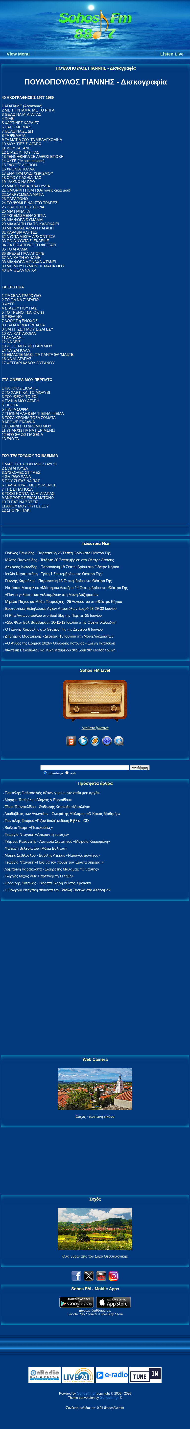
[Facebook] (76, 1279)
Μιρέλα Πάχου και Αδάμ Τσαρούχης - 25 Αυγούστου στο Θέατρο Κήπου (63, 601)
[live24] (78, 1381)
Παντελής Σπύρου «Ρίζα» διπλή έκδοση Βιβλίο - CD (47, 820)
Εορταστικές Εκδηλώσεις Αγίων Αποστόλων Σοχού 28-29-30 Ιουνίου (61, 608)
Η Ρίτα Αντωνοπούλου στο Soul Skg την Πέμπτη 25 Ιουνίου (53, 615)
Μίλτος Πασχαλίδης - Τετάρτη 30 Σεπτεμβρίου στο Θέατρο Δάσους (59, 560)
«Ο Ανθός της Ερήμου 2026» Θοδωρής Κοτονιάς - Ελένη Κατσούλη (60, 643)
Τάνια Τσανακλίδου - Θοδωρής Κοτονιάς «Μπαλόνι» (47, 807)
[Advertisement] (95, 978)
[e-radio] (111, 1381)
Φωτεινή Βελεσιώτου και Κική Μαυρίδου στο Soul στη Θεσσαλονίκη (60, 650)
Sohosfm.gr (86, 1393)
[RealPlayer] (106, 745)
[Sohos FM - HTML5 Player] (71, 745)
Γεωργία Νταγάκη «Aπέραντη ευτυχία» (37, 834)
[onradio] (44, 1381)
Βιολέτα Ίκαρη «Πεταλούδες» (29, 827)
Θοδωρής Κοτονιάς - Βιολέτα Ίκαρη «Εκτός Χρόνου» (48, 883)
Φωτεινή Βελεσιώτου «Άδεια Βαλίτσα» (36, 848)
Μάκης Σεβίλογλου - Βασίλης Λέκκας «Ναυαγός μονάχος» (52, 855)
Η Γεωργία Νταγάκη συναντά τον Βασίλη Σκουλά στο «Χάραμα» (58, 890)
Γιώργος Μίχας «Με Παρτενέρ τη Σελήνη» (39, 876)
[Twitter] (89, 1279)
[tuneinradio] (145, 1381)
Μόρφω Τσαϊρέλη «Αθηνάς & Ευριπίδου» (38, 800)
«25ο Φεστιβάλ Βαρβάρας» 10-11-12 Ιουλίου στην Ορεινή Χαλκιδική (60, 622)
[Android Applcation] (76, 1306)
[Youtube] (101, 1279)
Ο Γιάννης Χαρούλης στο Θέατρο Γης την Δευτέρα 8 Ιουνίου (54, 629)
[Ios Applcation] (113, 1306)
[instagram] (113, 1279)
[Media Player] (83, 745)
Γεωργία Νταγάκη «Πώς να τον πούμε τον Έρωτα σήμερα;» (54, 862)
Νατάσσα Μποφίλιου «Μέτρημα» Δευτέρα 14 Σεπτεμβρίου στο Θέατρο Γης (66, 588)
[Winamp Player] (95, 745)
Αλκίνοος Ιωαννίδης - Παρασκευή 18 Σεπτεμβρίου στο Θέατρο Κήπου (62, 567)
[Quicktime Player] (118, 745)
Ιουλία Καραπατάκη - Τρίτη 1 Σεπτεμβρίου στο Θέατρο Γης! (53, 574)
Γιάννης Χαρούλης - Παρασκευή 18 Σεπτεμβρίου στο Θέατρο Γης (58, 581)
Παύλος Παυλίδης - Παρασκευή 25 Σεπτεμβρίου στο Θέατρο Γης (58, 553)
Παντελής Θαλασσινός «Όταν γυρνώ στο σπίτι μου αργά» (52, 793)
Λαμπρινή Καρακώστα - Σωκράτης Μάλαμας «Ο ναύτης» (51, 869)
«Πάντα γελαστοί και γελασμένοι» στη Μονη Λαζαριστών (51, 594)
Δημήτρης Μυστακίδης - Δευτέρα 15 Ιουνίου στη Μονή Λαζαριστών (59, 636)
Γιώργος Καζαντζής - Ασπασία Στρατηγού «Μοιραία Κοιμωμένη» (57, 841)
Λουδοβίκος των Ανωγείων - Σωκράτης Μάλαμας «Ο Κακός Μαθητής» (62, 814)
